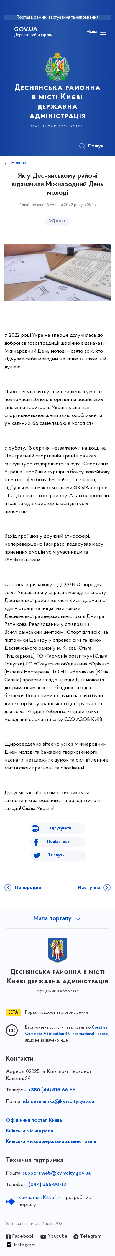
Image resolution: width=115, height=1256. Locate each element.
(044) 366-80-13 (47, 1185)
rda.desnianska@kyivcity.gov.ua (58, 1101)
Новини (19, 163)
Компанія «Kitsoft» (39, 1197)
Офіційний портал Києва (34, 1120)
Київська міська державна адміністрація (51, 1141)
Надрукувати (59, 828)
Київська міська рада (29, 1131)
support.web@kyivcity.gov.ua (57, 1173)
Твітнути (56, 855)
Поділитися (58, 842)
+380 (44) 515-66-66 (52, 1090)
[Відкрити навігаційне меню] (103, 33)
